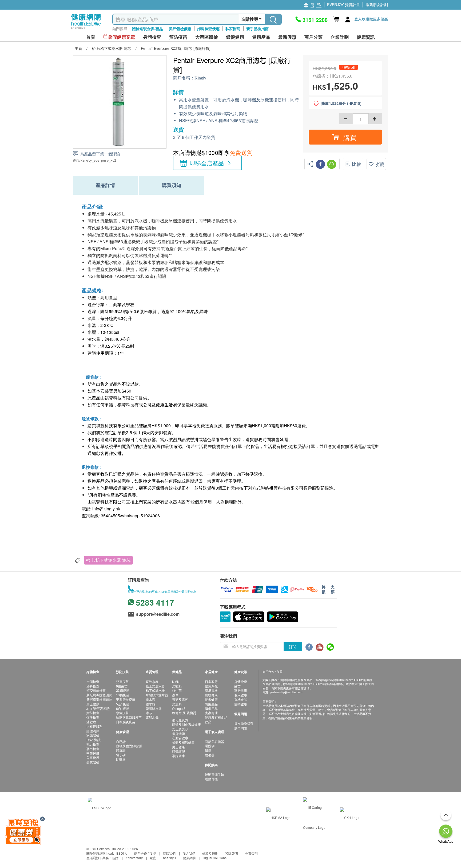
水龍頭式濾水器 (157, 695)
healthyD (169, 857)
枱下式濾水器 (155, 690)
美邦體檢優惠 (180, 28)
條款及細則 (210, 853)
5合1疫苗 (122, 704)
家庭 (153, 857)
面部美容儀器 (214, 741)
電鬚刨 (209, 745)
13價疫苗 (122, 695)
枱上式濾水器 (155, 686)
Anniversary (134, 857)
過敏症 (91, 721)
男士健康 (92, 704)
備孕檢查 (92, 717)
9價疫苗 (122, 686)
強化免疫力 (180, 720)
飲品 (208, 721)
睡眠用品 (211, 708)
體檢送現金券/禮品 (147, 28)
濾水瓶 (150, 704)
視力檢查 (92, 744)
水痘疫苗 (122, 712)
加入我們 (188, 853)
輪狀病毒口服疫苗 (129, 717)
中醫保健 (92, 753)
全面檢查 (92, 681)
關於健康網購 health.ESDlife (106, 853)
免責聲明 (251, 853)
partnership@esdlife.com (286, 692)
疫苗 (237, 686)
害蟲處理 (211, 712)
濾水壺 (150, 699)
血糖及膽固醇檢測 (129, 745)
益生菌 (177, 690)
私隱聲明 (231, 853)
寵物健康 (211, 695)
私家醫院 (232, 28)
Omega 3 (178, 708)
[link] (99, 807)
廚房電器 (211, 690)
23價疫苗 (122, 690)
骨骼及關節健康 (183, 742)
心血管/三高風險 (98, 708)
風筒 (208, 750)
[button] (345, 137)
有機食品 (240, 699)
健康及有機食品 (216, 717)
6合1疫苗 (122, 708)
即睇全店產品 (207, 163)
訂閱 (292, 646)
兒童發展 (92, 757)
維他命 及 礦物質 (184, 712)
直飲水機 (152, 681)
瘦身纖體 (178, 733)
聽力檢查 (92, 748)
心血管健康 (180, 737)
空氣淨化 (211, 686)
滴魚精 (177, 704)
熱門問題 (240, 728)
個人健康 (240, 695)
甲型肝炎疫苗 (125, 699)
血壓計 (121, 741)
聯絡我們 (169, 853)
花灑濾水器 (154, 708)
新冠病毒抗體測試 (99, 695)
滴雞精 (177, 686)
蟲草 (175, 695)
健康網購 (189, 857)
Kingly (200, 78)
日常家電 (211, 681)
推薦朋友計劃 (376, 4)
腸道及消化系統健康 (186, 724)
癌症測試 (92, 731)
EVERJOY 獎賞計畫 (343, 4)
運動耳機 (211, 779)
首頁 (90, 37)
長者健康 (211, 699)
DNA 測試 (93, 739)
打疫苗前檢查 (96, 690)
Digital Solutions (214, 857)
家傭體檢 (92, 735)
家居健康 (240, 690)
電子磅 (121, 755)
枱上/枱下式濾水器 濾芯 (108, 560)
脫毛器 (209, 755)
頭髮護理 (178, 751)
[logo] (86, 29)
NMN (176, 681)
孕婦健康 (178, 755)
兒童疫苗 (122, 681)
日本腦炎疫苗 (125, 721)
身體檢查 (240, 681)
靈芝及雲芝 (180, 699)
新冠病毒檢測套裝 (99, 699)
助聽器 (121, 759)
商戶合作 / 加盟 (145, 853)
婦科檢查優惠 (208, 28)
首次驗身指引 (243, 723)
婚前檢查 (92, 712)
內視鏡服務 (94, 726)
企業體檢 (92, 762)
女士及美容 (180, 729)
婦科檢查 (92, 686)
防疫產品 (211, 704)
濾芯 (149, 712)
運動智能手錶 (214, 774)
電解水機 (152, 717)
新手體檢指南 (257, 28)
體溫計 (121, 750)
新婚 (115, 857)
